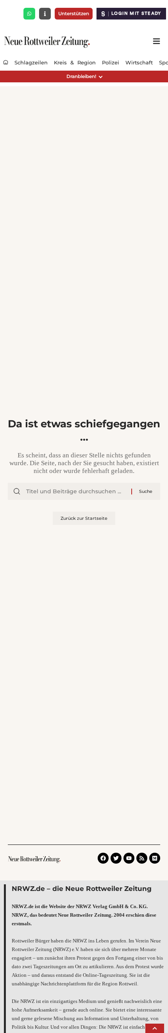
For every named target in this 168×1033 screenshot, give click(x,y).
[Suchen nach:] (75, 491)
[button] (84, 76)
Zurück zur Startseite (84, 518)
